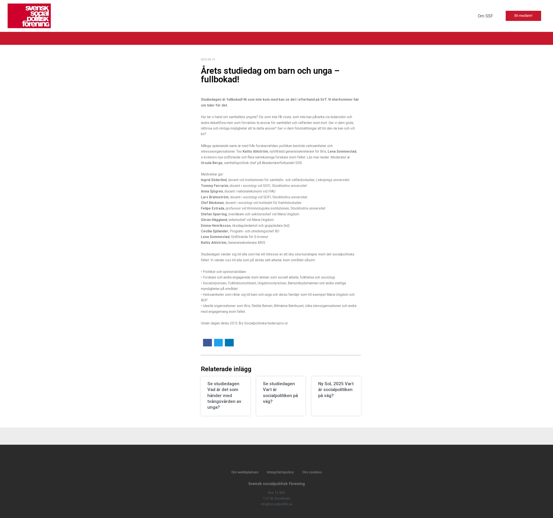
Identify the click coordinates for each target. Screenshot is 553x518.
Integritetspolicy (280, 472)
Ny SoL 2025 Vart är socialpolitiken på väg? (336, 389)
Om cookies (312, 472)
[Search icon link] (543, 38)
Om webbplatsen (244, 472)
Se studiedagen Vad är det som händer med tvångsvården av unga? (224, 395)
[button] (207, 342)
